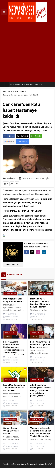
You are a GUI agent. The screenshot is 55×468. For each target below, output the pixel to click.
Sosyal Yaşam (18, 91)
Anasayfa (6, 91)
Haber (34, 294)
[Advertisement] (27, 53)
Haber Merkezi (12, 264)
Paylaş (11, 136)
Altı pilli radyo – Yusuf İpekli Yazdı (28, 84)
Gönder (38, 136)
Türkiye (8, 337)
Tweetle (24, 136)
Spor (22, 380)
